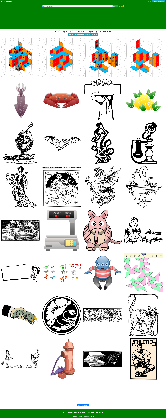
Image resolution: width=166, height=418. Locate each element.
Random (121, 6)
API (93, 416)
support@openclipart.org (93, 412)
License (80, 416)
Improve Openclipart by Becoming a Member (83, 34)
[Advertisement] (83, 18)
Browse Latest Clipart (83, 405)
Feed (91, 416)
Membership (86, 416)
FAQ (73, 416)
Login (149, 1)
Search (115, 6)
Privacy (76, 416)
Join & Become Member (158, 1)
